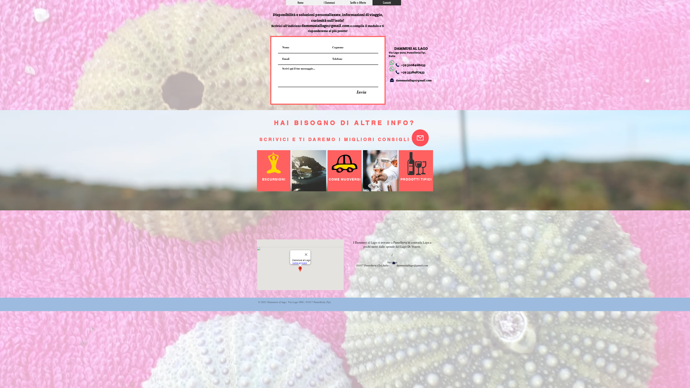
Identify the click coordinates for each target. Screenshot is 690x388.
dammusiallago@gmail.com (325, 25)
